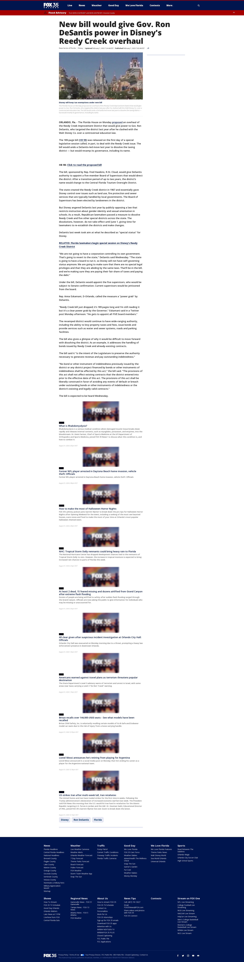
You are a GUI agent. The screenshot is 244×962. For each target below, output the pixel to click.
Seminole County (51, 876)
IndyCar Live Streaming (187, 916)
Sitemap (47, 891)
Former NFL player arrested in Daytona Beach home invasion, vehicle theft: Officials (97, 473)
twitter (183, 956)
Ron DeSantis (81, 819)
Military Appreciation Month (52, 887)
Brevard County (50, 858)
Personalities (102, 911)
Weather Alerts (77, 852)
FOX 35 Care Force (132, 852)
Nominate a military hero (54, 883)
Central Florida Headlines (54, 852)
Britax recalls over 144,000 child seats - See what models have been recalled (96, 719)
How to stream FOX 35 (106, 902)
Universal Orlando (158, 861)
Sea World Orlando (158, 858)
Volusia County (50, 879)
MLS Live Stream (185, 933)
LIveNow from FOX (52, 917)
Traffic (101, 845)
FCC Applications (104, 941)
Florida (98, 819)
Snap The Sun (76, 876)
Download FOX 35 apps (107, 923)
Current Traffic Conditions (107, 852)
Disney (80, 48)
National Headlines (51, 855)
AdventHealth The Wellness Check (135, 859)
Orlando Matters (50, 911)
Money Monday (130, 876)
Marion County (50, 867)
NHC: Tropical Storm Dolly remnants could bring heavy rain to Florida (97, 551)
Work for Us (102, 914)
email (198, 956)
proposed (117, 122)
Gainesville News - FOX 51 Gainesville (81, 903)
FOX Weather (76, 870)
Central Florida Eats (52, 920)
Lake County (49, 864)
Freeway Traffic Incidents (107, 855)
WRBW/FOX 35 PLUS (106, 932)
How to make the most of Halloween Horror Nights (87, 508)
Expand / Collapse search (198, 5)
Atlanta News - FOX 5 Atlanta (79, 913)
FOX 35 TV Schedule (52, 905)
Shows (47, 898)
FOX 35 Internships (105, 917)
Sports (181, 845)
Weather (75, 845)
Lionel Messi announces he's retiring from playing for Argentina (94, 757)
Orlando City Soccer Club (188, 857)
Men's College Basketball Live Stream (188, 920)
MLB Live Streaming (186, 910)
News (47, 845)
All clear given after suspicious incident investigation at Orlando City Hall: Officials (100, 639)
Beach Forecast (77, 864)
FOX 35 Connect (130, 916)
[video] (101, 411)
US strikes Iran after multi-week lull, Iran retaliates (87, 795)
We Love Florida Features (161, 849)
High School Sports (185, 860)
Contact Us (101, 908)
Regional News (79, 898)
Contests (156, 898)
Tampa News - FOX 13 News (80, 908)
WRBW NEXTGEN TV (105, 929)
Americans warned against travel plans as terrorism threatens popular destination (98, 679)
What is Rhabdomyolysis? (73, 425)
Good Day (129, 845)
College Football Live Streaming (186, 906)
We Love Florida (130, 849)
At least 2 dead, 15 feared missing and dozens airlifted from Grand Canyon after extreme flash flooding (100, 593)
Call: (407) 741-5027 (132, 902)
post (61, 468)
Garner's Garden (130, 867)
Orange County (50, 870)
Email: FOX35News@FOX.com (133, 906)
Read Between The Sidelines (185, 850)
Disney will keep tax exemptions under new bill (80, 102)
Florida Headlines (51, 849)
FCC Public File (103, 938)
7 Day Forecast (77, 858)
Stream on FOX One (189, 898)
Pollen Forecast (77, 867)
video (61, 423)
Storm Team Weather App (81, 873)
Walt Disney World (158, 855)
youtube (193, 956)
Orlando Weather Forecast (81, 855)
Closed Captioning (104, 935)
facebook (178, 956)
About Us (102, 898)
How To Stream (50, 902)
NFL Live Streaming (186, 902)
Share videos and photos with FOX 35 (134, 911)
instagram (188, 956)
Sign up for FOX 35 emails (107, 920)
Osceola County (50, 873)
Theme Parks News (159, 852)
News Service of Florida (67, 48)
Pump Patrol (102, 849)
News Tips (130, 898)
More (169, 5)
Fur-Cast (127, 870)
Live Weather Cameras (80, 849)
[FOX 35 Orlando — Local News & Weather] (52, 5)
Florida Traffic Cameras (107, 858)
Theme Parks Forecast (80, 861)
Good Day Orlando (51, 908)
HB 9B (83, 140)
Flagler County (50, 861)
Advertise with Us (104, 926)
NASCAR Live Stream (186, 913)
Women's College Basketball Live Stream (187, 926)
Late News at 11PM (52, 914)
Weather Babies (130, 855)
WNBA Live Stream (185, 930)
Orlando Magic (184, 854)
